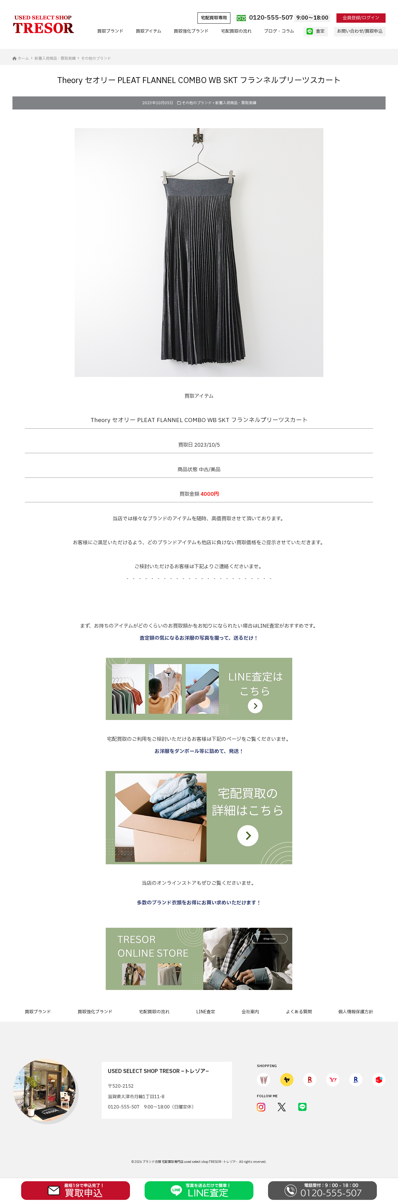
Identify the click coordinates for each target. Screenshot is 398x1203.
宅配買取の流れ (236, 31)
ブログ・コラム (279, 31)
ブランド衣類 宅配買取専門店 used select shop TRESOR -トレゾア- (190, 1161)
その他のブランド (197, 103)
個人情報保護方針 (355, 1012)
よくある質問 (299, 1012)
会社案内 (250, 1012)
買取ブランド (110, 31)
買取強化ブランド (191, 31)
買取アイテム (148, 31)
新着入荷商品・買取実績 (235, 103)
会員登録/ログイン (361, 18)
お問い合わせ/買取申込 (359, 31)
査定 (320, 31)
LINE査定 (205, 1012)
